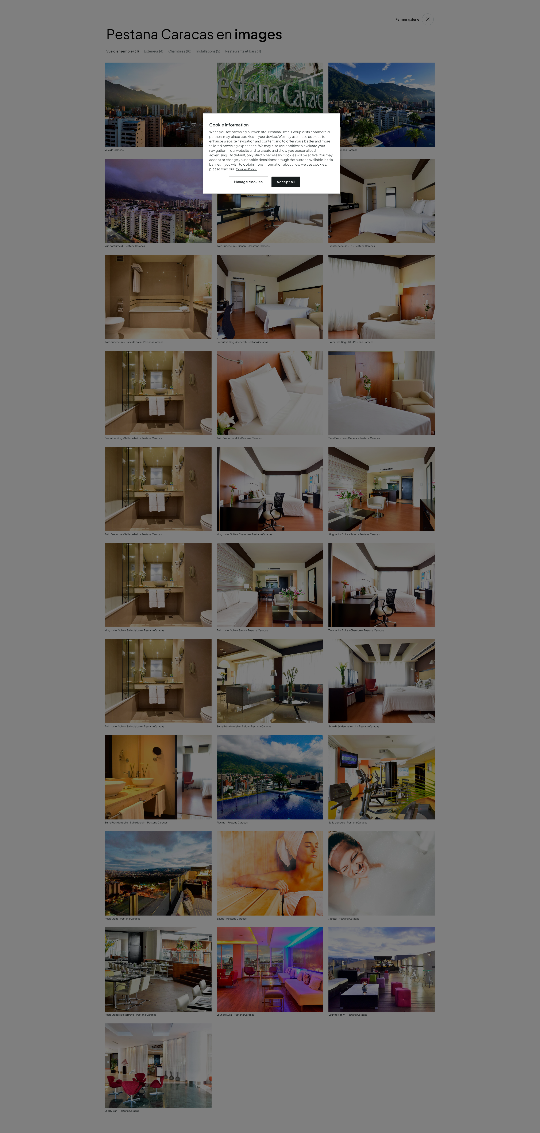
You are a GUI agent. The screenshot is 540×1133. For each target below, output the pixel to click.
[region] (271, 153)
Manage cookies (248, 182)
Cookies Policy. (246, 169)
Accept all (286, 182)
